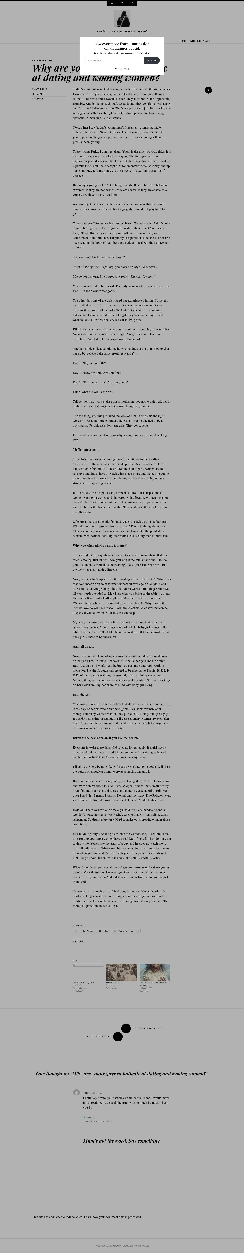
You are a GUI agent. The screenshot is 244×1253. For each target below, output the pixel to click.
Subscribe (152, 60)
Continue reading (122, 68)
